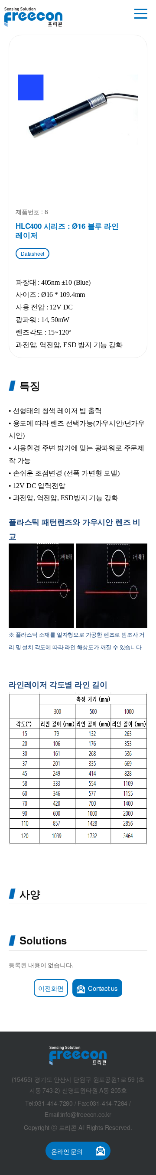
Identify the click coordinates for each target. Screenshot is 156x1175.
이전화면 (51, 988)
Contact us (102, 988)
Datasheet (32, 253)
